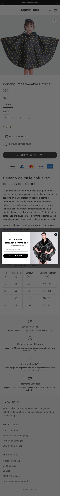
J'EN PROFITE (15, 256)
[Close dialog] (55, 234)
